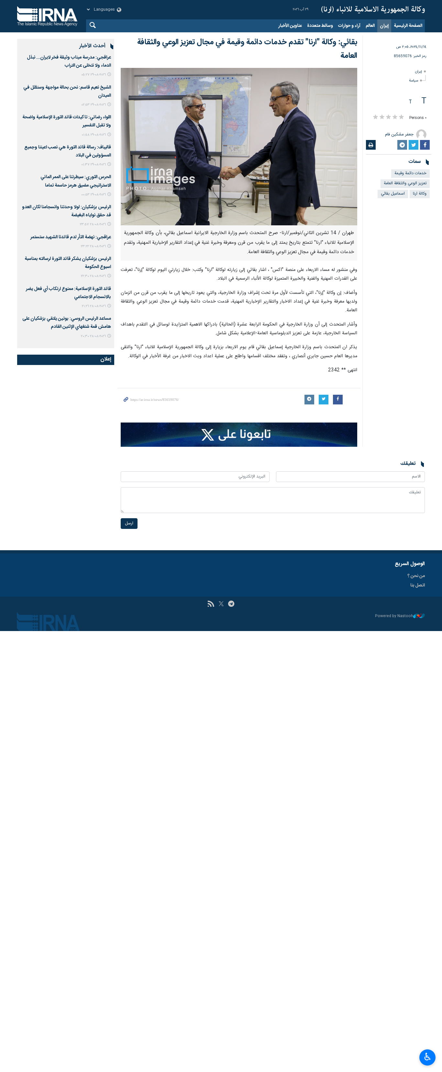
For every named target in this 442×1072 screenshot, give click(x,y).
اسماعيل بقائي (393, 193)
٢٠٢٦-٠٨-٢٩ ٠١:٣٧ (93, 165)
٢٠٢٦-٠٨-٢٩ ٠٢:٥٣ (94, 105)
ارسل (129, 523)
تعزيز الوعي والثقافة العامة (405, 183)
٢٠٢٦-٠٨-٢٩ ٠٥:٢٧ (93, 75)
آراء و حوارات (349, 26)
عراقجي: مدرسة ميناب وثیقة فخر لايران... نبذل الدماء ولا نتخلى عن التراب (69, 62)
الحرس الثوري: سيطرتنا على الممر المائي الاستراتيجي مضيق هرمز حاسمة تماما (75, 181)
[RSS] (210, 604)
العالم (370, 26)
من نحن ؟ (416, 576)
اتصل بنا (417, 585)
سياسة (413, 81)
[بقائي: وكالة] (239, 146)
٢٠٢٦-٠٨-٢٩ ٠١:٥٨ (94, 135)
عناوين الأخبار (290, 26)
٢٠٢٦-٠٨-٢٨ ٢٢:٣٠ (93, 276)
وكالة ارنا (419, 193)
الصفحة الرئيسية (408, 26)
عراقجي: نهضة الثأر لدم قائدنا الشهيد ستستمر (70, 237)
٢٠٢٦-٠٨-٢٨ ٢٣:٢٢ (93, 246)
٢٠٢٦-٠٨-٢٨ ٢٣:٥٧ (93, 224)
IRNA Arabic (373, 9)
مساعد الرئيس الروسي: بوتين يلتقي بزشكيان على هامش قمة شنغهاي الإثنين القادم (66, 323)
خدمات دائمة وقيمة (410, 173)
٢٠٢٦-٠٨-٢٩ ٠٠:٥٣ (93, 195)
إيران (384, 26)
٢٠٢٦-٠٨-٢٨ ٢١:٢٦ (94, 306)
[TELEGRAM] (231, 604)
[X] (221, 604)
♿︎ (427, 1057)
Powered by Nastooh (394, 616)
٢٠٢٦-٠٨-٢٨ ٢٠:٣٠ (93, 336)
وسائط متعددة (320, 26)
